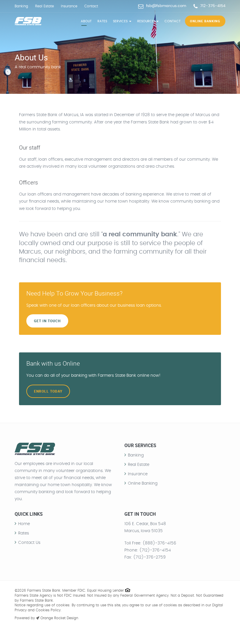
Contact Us (29, 543)
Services (120, 21)
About (86, 21)
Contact (91, 6)
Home (24, 524)
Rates (102, 21)
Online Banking (205, 21)
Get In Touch (47, 320)
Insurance (69, 6)
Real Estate (44, 6)
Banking (21, 6)
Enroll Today (48, 391)
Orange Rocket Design (58, 618)
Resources (146, 21)
